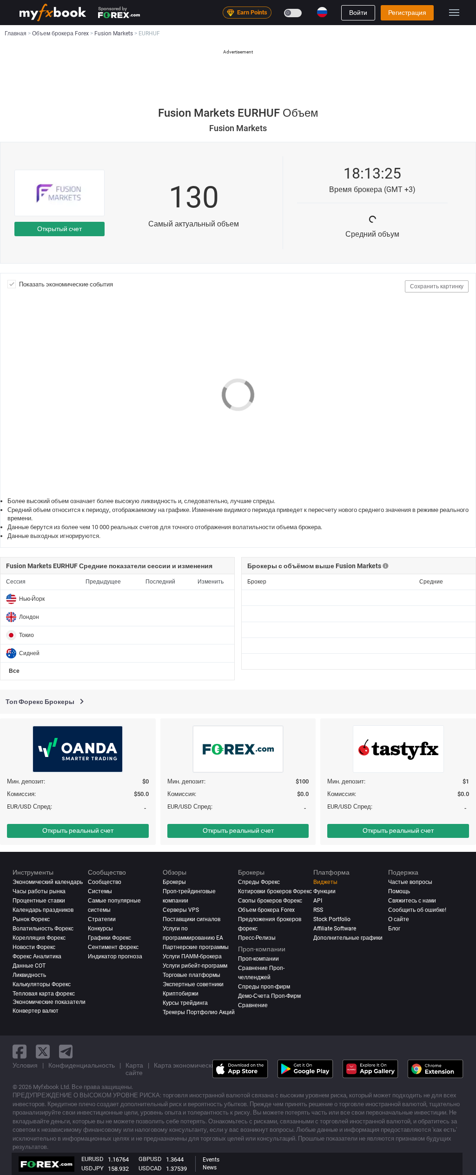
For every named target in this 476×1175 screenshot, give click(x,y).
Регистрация (407, 12)
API (317, 900)
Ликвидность (29, 975)
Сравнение (253, 1005)
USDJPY (92, 1168)
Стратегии (102, 919)
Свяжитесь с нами (412, 900)
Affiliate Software (334, 928)
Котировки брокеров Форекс (275, 891)
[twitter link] (43, 1051)
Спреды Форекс (259, 882)
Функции (324, 891)
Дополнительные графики (348, 938)
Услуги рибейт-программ (195, 966)
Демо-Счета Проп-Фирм (269, 996)
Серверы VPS (181, 910)
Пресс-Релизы (257, 938)
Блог (394, 928)
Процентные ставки (39, 900)
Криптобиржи (180, 993)
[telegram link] (66, 1051)
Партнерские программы (196, 947)
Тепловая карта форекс (44, 993)
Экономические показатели (49, 1002)
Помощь (399, 891)
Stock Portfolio (331, 919)
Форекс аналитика (37, 956)
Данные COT (29, 966)
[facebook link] (19, 1051)
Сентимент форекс (113, 947)
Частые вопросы (410, 882)
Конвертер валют (36, 1011)
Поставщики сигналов (191, 919)
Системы (100, 891)
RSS (318, 910)
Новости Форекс (34, 947)
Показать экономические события (66, 284)
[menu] (454, 13)
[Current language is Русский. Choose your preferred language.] (322, 12)
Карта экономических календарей (205, 1065)
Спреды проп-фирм (264, 986)
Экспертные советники (193, 984)
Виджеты (325, 882)
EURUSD (92, 1158)
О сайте (398, 919)
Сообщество (104, 882)
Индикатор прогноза (115, 956)
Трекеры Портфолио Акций (199, 1012)
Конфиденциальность (81, 1065)
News (210, 1167)
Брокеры (174, 882)
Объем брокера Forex (266, 910)
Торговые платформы (191, 975)
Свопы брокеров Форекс (270, 900)
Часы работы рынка (39, 891)
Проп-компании (258, 959)
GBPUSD (150, 1158)
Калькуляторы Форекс (42, 984)
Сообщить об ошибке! (417, 910)
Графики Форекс (109, 938)
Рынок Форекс (31, 919)
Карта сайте (134, 1069)
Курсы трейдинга (185, 1003)
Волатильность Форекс (43, 928)
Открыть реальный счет (77, 830)
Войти (358, 12)
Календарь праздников (43, 910)
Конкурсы (100, 928)
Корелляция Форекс (39, 938)
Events (211, 1159)
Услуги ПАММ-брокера (192, 956)
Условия (25, 1065)
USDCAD (150, 1168)
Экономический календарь (48, 882)
